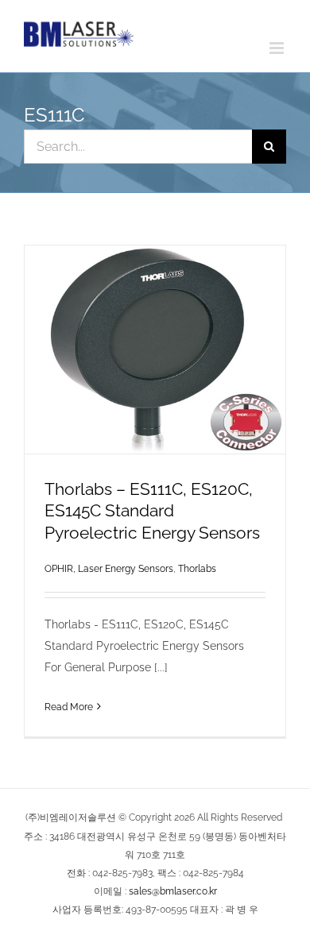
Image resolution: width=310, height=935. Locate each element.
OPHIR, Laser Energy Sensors (109, 568)
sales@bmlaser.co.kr (173, 891)
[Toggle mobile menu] (277, 48)
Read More (69, 707)
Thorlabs (197, 568)
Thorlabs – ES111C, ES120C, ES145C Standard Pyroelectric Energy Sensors (152, 510)
